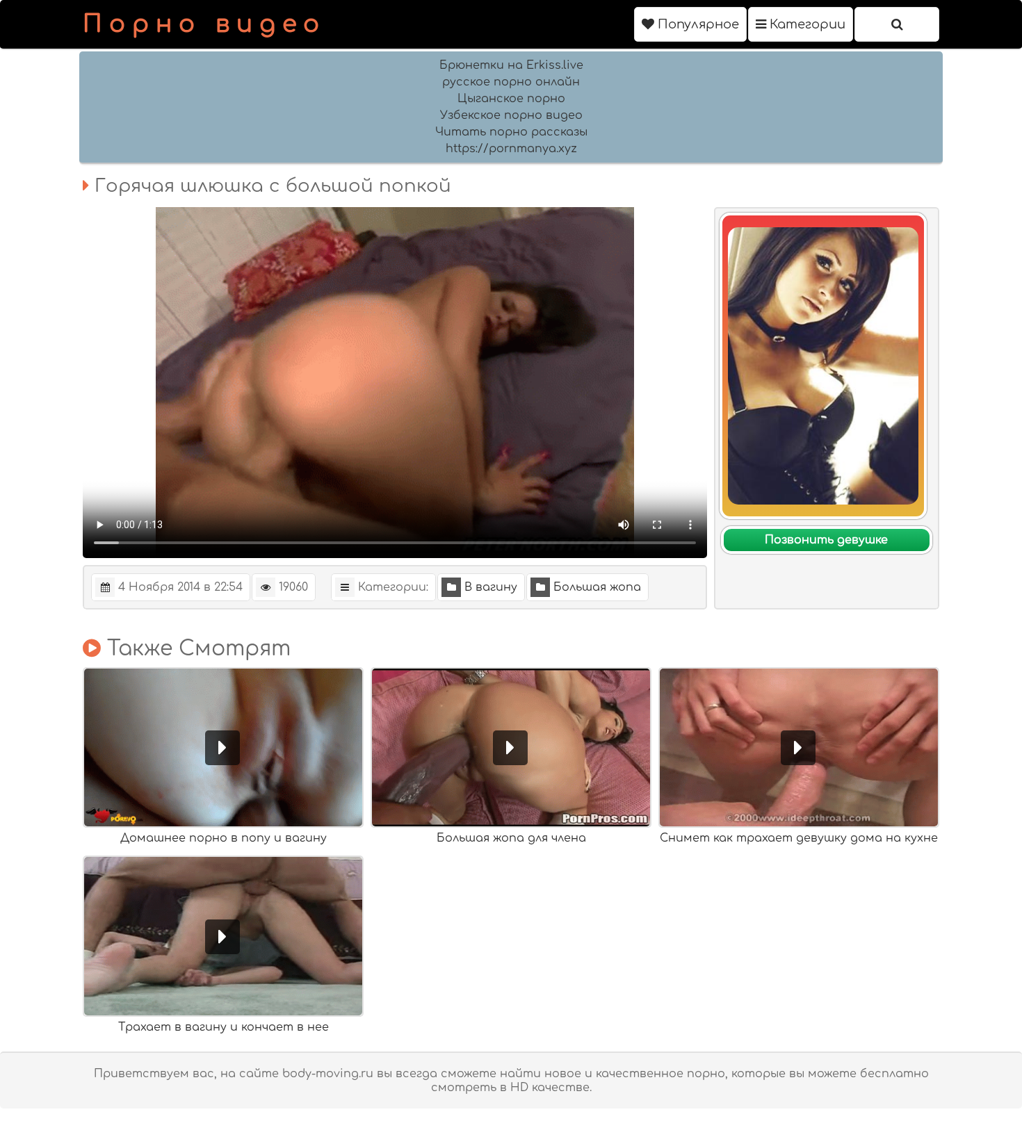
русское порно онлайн (511, 82)
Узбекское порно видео (511, 115)
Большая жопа (597, 587)
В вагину (490, 587)
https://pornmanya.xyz (511, 148)
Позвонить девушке (826, 540)
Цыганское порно (511, 98)
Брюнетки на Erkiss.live (511, 65)
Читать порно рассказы (511, 132)
